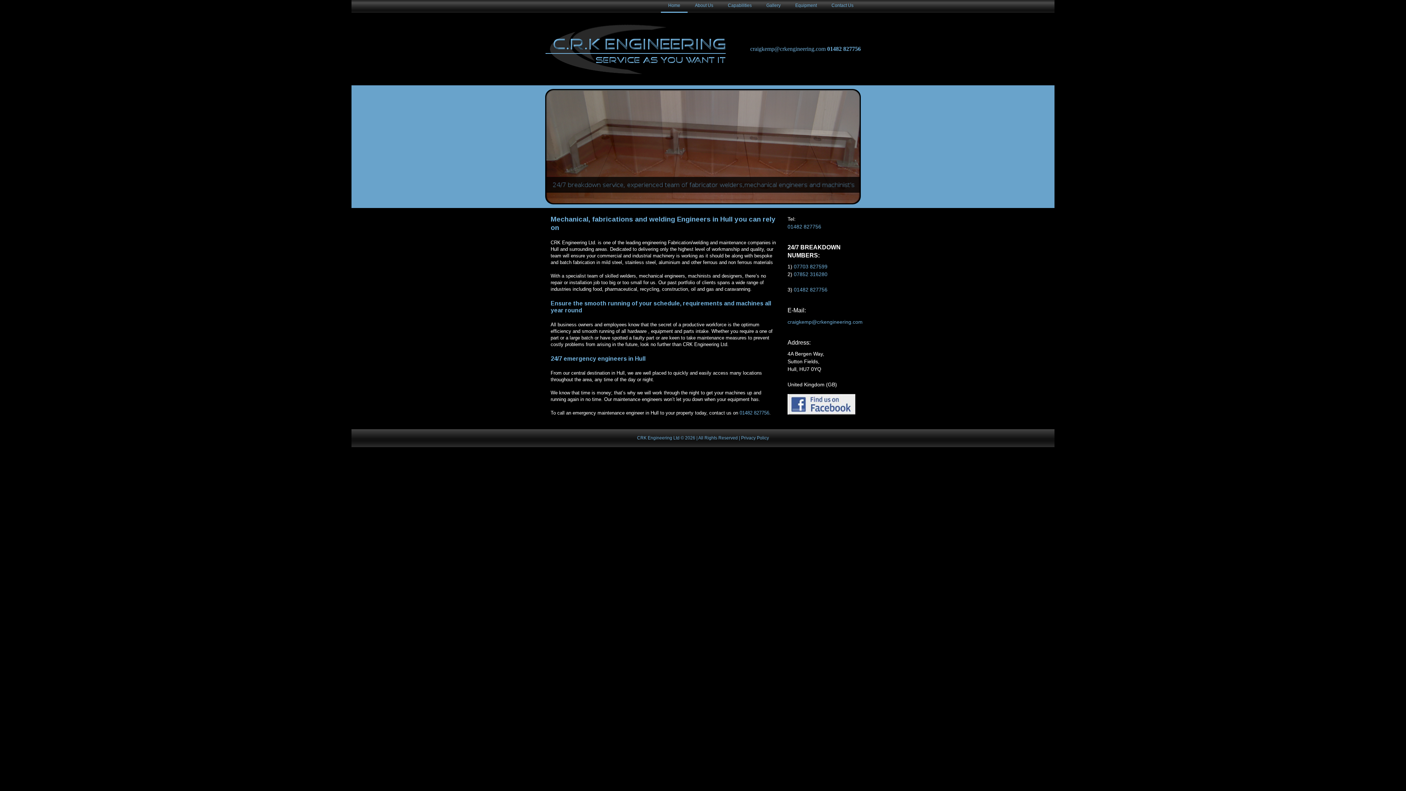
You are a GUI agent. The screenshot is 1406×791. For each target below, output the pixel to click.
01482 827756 (844, 49)
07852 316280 (810, 274)
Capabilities (740, 5)
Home (674, 5)
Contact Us (842, 5)
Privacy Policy (755, 438)
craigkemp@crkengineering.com (788, 49)
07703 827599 (810, 267)
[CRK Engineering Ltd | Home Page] (637, 49)
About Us (704, 5)
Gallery (773, 5)
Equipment (806, 5)
